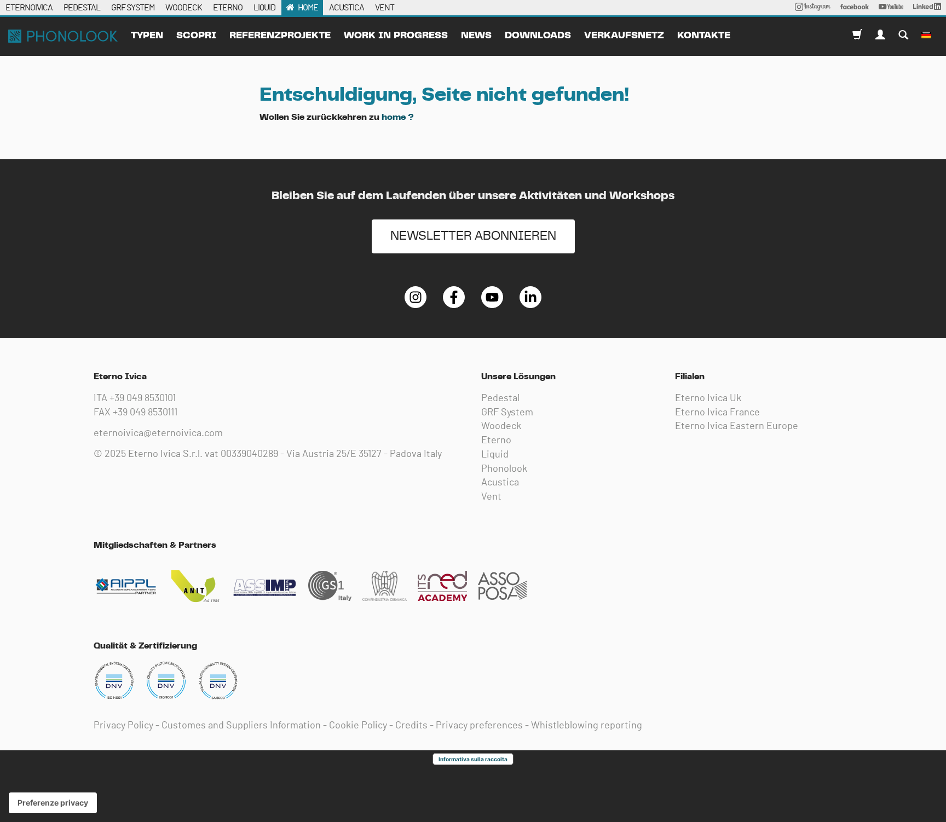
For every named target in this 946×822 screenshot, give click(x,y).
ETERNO (228, 7)
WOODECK (183, 7)
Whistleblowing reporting (586, 726)
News (476, 35)
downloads (538, 35)
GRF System (507, 413)
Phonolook (504, 469)
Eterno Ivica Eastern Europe (736, 426)
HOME (308, 7)
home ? (398, 117)
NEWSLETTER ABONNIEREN (473, 236)
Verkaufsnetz (624, 35)
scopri (196, 35)
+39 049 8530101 (142, 398)
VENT (384, 7)
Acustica (500, 483)
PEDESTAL (82, 7)
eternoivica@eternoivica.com (158, 433)
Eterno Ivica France (717, 413)
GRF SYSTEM (132, 7)
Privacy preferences (479, 726)
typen (147, 35)
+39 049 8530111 (145, 413)
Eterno (496, 440)
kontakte (703, 35)
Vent (491, 497)
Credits (411, 726)
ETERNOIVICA (29, 7)
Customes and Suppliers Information (241, 726)
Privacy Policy (123, 726)
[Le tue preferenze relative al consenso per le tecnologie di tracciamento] (53, 802)
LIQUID (264, 7)
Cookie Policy (358, 726)
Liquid (495, 455)
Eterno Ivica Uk (708, 398)
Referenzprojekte (280, 35)
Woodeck (501, 426)
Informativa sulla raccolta (473, 759)
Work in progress (396, 35)
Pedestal (500, 398)
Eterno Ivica (63, 36)
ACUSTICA (346, 7)
